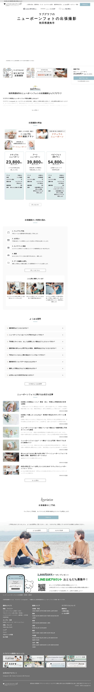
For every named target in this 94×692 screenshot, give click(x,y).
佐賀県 (37, 644)
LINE (23, 675)
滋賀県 (34, 632)
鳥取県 (34, 637)
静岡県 (41, 623)
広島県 (45, 637)
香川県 (56, 637)
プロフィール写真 (8, 634)
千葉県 (48, 615)
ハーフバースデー (7, 615)
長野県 (34, 623)
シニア (5, 630)
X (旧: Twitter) (12, 675)
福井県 (45, 627)
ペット (5, 632)
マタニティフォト (7, 613)
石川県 (41, 627)
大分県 (48, 644)
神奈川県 (56, 615)
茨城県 (34, 615)
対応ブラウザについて (85, 683)
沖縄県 (34, 647)
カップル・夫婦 (7, 620)
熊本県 (45, 644)
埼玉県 (45, 615)
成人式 (8, 627)
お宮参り (15, 610)
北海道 (34, 610)
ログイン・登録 (74, 4)
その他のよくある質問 (35, 383)
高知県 (37, 640)
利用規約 (37, 683)
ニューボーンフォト (8, 610)
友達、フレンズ (7, 625)
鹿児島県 (56, 644)
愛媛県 (34, 640)
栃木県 (37, 615)
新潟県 (34, 627)
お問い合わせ (62, 683)
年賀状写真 (5, 617)
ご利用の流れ (30, 4)
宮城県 (45, 610)
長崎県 (41, 644)
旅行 (11, 627)
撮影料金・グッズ (38, 4)
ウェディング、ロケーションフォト (15, 622)
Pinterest (27, 675)
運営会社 (32, 683)
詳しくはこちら (35, 204)
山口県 (48, 637)
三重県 (48, 623)
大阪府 (41, 632)
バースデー (15, 615)
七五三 (19, 610)
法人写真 (5, 637)
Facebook (19, 675)
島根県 (37, 637)
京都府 (37, 632)
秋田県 (48, 610)
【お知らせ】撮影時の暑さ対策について (13, 1)
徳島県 (52, 637)
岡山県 (41, 637)
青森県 (37, 610)
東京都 (52, 615)
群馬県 (41, 615)
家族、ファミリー (8, 608)
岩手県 (41, 610)
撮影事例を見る (58, 4)
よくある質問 (66, 4)
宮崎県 (52, 644)
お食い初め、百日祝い (17, 613)
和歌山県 (53, 632)
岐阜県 (37, 623)
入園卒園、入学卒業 (23, 615)
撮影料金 (64, 608)
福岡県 (34, 644)
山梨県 (34, 618)
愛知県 (45, 623)
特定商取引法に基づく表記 (72, 683)
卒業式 (4, 627)
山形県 (52, 610)
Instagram (5, 675)
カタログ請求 (59, 530)
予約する (85, 4)
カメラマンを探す (48, 4)
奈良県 (48, 632)
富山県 (37, 627)
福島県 (56, 610)
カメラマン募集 (55, 683)
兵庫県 (45, 632)
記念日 (4, 622)
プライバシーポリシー (45, 683)
